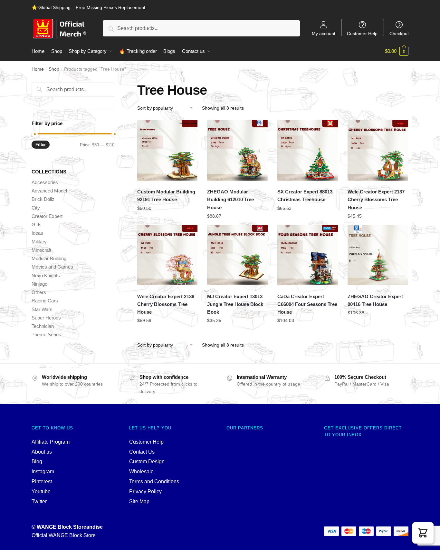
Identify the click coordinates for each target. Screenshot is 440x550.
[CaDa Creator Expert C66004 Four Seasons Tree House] (307, 255)
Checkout (399, 33)
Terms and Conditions (154, 481)
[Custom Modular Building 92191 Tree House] (167, 150)
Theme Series (46, 334)
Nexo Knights (46, 275)
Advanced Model (49, 190)
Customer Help (362, 33)
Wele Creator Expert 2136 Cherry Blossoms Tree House (165, 304)
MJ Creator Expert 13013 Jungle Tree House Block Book (235, 304)
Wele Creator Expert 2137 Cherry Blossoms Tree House (376, 199)
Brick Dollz (43, 199)
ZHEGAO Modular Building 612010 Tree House (230, 199)
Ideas (37, 233)
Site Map (139, 501)
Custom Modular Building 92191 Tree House (166, 195)
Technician (43, 326)
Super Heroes (46, 317)
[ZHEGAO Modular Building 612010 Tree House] (237, 150)
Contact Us (142, 452)
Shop (54, 69)
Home (38, 69)
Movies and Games (52, 267)
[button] (423, 533)
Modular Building (49, 258)
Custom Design (147, 461)
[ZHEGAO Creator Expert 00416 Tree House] (378, 255)
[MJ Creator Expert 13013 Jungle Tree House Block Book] (237, 255)
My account (323, 33)
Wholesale (141, 471)
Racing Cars (45, 300)
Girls (37, 224)
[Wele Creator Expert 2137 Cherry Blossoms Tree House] (378, 150)
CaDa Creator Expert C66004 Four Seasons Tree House (307, 304)
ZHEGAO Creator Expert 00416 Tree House (375, 300)
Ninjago (39, 284)
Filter (40, 144)
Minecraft (41, 250)
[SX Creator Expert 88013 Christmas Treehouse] (307, 150)
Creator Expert (47, 216)
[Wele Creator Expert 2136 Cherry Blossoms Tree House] (167, 255)
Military (39, 241)
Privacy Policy (145, 491)
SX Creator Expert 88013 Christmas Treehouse (304, 195)
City (36, 208)
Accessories (45, 182)
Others (39, 292)
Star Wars (42, 309)
